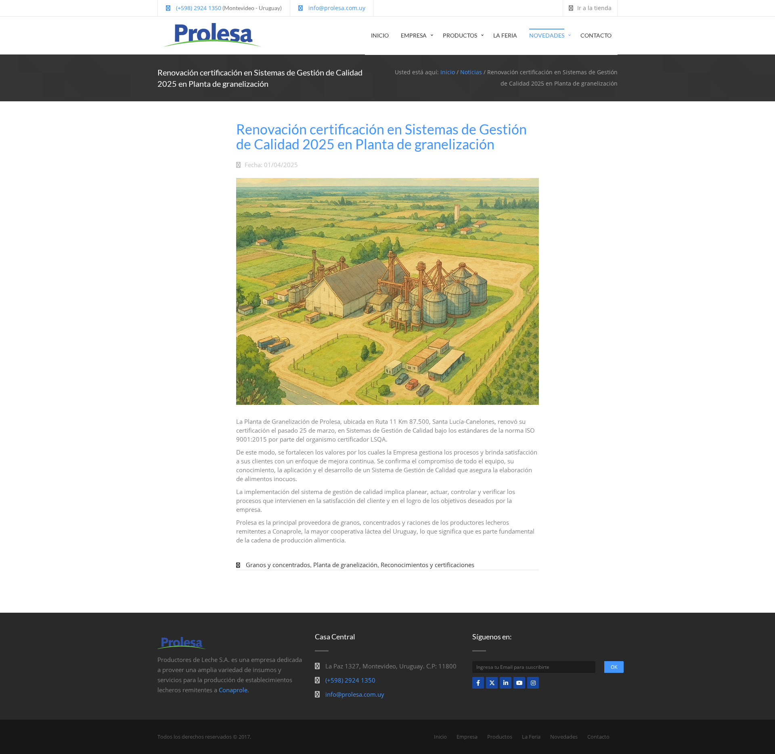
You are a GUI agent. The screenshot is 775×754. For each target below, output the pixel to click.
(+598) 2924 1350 (197, 8)
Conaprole (233, 690)
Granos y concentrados (278, 565)
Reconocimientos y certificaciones (427, 565)
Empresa (414, 35)
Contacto (596, 35)
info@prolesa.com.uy (336, 8)
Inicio (380, 35)
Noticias (471, 72)
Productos (460, 35)
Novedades (546, 35)
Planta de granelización (345, 565)
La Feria (505, 35)
